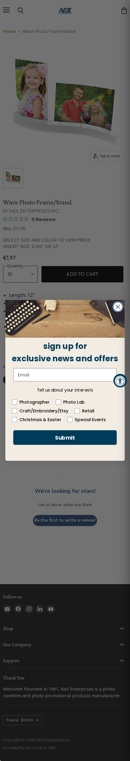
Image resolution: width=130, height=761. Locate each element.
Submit (65, 437)
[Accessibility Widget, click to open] (120, 380)
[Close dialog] (118, 307)
